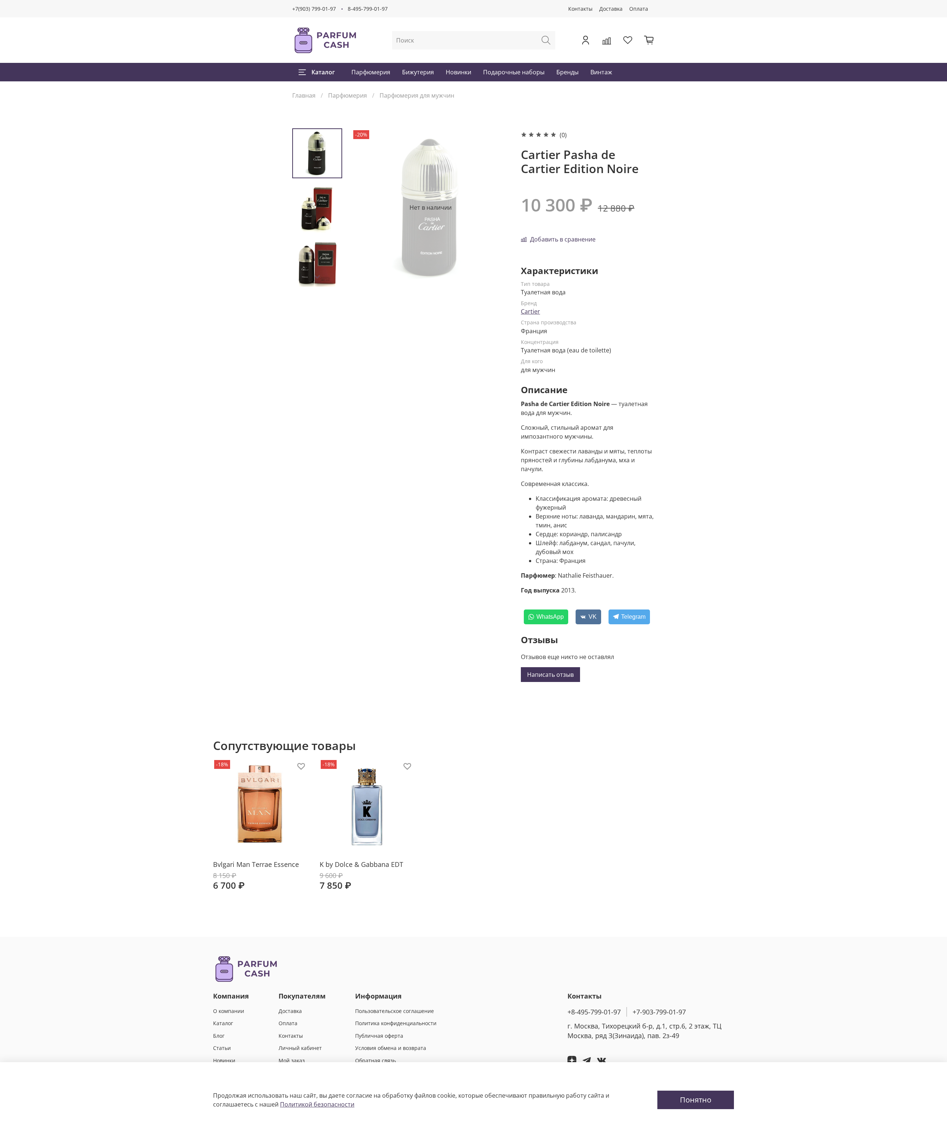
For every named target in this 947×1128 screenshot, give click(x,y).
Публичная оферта (379, 1035)
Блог (219, 1035)
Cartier (530, 311)
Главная (304, 95)
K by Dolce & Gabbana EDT (361, 863)
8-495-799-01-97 (368, 8)
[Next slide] (317, 277)
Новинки (458, 72)
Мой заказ (292, 1060)
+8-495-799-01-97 (594, 1011)
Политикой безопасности (317, 1104)
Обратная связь (375, 1060)
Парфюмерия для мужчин (417, 95)
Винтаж (601, 72)
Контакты (580, 8)
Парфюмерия (370, 72)
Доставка (611, 8)
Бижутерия (418, 72)
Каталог (323, 72)
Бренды (567, 72)
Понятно (695, 1100)
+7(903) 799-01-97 (314, 8)
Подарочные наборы (514, 72)
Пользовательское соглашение (394, 1010)
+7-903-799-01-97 (659, 1011)
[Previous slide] (366, 207)
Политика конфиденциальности (396, 1023)
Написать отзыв (550, 675)
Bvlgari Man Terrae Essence (256, 863)
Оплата (638, 8)
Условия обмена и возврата (390, 1047)
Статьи (222, 1047)
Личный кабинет (300, 1047)
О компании (228, 1010)
